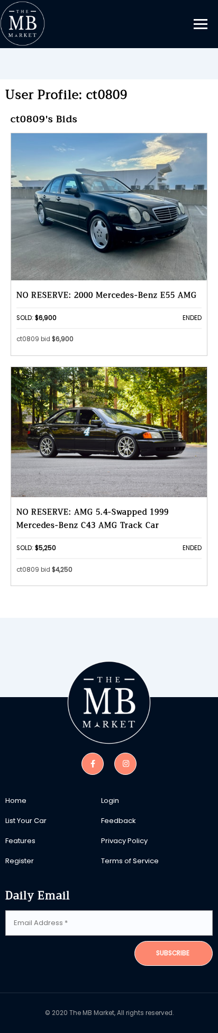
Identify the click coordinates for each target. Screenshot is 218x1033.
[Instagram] (125, 763)
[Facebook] (92, 763)
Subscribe (172, 953)
